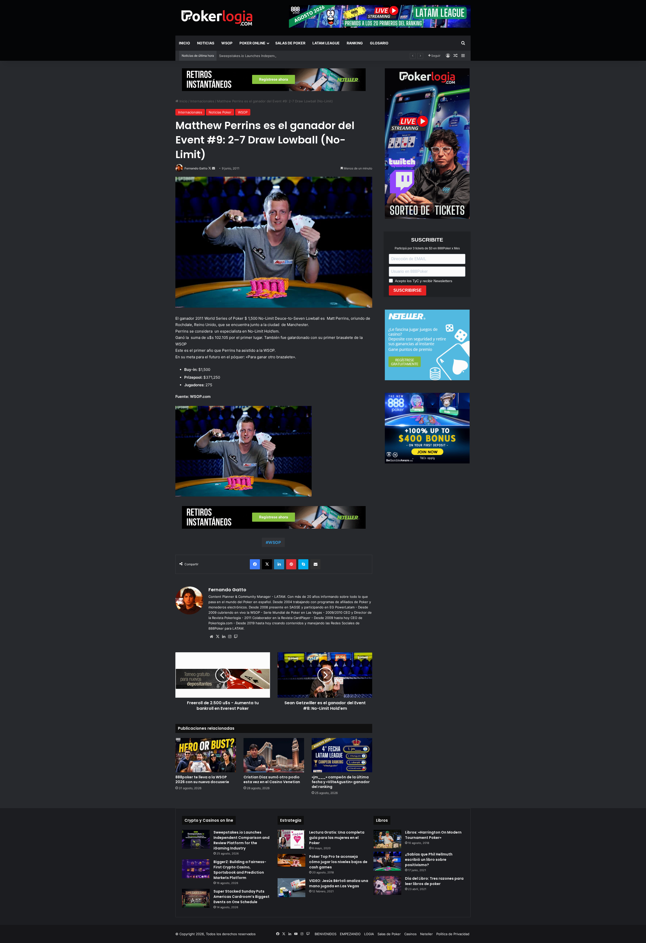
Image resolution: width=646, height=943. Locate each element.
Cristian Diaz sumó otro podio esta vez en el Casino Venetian (272, 779)
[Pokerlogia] (217, 18)
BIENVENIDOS (325, 934)
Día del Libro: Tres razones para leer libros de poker (434, 881)
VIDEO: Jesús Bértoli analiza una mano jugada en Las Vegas (338, 883)
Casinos (410, 934)
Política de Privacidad (452, 934)
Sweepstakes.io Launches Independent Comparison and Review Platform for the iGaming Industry (296, 56)
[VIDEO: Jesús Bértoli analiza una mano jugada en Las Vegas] (291, 887)
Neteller (426, 934)
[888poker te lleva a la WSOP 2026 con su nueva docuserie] (205, 755)
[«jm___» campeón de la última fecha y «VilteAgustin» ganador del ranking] (342, 755)
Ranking (355, 43)
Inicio (184, 43)
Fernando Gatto (195, 168)
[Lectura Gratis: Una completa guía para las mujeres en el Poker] (291, 839)
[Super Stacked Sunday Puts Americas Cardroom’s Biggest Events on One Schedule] (196, 898)
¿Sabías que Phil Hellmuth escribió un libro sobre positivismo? (428, 859)
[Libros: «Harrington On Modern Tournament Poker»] (387, 839)
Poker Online (252, 43)
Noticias (205, 43)
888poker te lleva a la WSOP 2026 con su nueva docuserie (202, 779)
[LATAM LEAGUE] (274, 79)
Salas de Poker (290, 43)
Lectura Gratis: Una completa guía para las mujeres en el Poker (336, 837)
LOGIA (369, 934)
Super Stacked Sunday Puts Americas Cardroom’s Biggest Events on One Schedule (241, 896)
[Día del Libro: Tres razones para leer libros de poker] (387, 885)
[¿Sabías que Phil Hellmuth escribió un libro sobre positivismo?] (387, 861)
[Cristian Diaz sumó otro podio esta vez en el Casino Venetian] (274, 755)
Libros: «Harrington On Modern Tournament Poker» (433, 835)
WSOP (226, 43)
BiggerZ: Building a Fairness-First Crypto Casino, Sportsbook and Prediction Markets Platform (239, 869)
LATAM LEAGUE (326, 43)
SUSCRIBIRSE (407, 290)
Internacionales (202, 101)
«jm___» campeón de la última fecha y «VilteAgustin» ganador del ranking (341, 782)
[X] (217, 637)
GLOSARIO (379, 43)
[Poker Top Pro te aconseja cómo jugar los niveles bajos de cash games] (291, 860)
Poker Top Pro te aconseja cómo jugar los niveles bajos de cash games (338, 862)
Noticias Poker (220, 112)
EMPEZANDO (350, 934)
